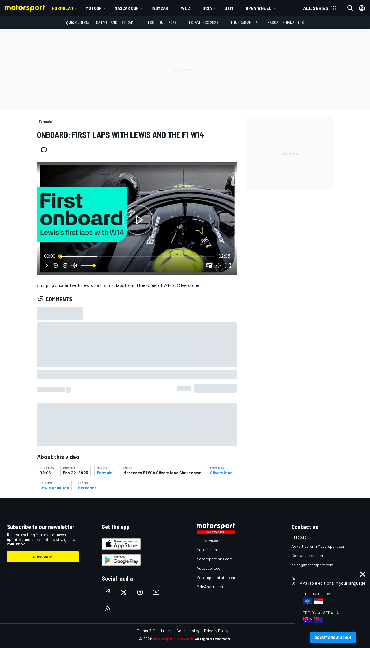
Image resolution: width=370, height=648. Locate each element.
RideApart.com (210, 586)
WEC (185, 8)
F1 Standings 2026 (202, 22)
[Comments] (45, 149)
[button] (138, 219)
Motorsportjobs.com (215, 558)
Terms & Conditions (154, 630)
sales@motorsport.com (312, 564)
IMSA (207, 8)
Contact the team (307, 555)
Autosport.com (210, 568)
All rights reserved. (212, 638)
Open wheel (258, 8)
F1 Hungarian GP (243, 22)
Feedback (299, 536)
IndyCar (159, 8)
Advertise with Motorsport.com (318, 546)
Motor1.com (207, 549)
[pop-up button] (218, 265)
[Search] (350, 8)
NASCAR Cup (126, 8)
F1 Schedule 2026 (161, 22)
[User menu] (362, 8)
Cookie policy (187, 630)
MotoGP (94, 8)
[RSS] (107, 608)
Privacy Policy (216, 630)
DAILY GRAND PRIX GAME (115, 22)
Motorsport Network (173, 638)
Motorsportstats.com (216, 577)
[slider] (137, 256)
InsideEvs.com (209, 540)
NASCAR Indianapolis (285, 22)
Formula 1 (62, 8)
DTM (229, 8)
